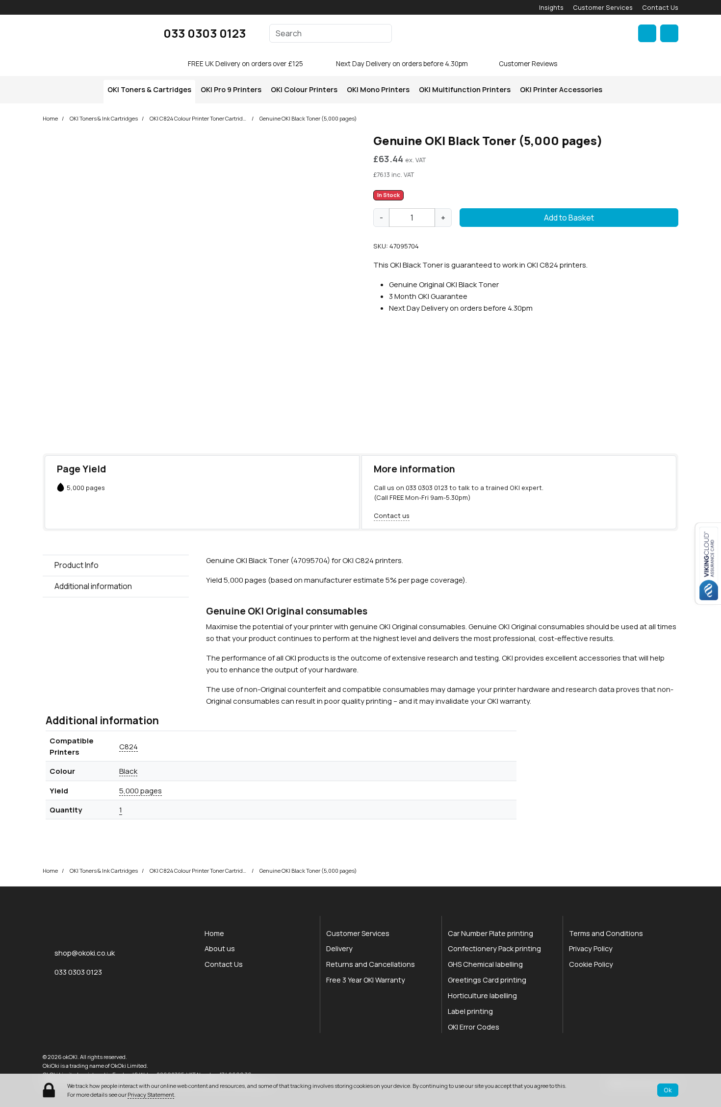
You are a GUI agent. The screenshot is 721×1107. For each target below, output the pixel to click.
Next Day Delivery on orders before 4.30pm (402, 63)
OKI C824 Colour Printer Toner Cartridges (199, 118)
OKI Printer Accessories (561, 89)
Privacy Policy (591, 948)
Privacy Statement (151, 1094)
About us (220, 948)
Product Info (76, 565)
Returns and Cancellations (370, 964)
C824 (128, 746)
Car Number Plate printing (490, 933)
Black (128, 771)
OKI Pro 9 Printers (231, 89)
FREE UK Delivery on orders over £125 (245, 63)
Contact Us (660, 7)
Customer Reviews (528, 63)
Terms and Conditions (606, 933)
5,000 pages (140, 790)
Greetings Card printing (487, 979)
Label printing (470, 1011)
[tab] (116, 565)
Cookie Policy (591, 964)
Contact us (392, 515)
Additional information (93, 586)
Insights (551, 7)
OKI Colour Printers (304, 89)
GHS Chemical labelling (485, 964)
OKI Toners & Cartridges (149, 89)
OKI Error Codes (473, 1027)
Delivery (339, 948)
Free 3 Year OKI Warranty (365, 979)
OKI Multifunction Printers (465, 89)
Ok (668, 1089)
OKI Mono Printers (378, 89)
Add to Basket (569, 217)
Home (50, 118)
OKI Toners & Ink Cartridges (104, 118)
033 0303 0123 (204, 33)
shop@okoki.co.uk (84, 953)
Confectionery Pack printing (494, 948)
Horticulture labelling (482, 995)
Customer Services (603, 7)
